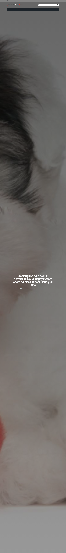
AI (12, 9)
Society (27, 9)
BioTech (33, 288)
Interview (50, 9)
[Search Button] (58, 5)
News (42, 288)
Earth (16, 9)
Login (54, 0)
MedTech (40, 288)
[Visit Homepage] (10, 5)
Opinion (55, 9)
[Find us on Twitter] (7, 1)
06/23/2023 (29, 288)
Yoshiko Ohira (25, 288)
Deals (45, 9)
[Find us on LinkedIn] (12, 1)
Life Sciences (21, 9)
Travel (37, 9)
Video (42, 9)
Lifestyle (32, 9)
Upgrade (57, 0)
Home (10, 9)
